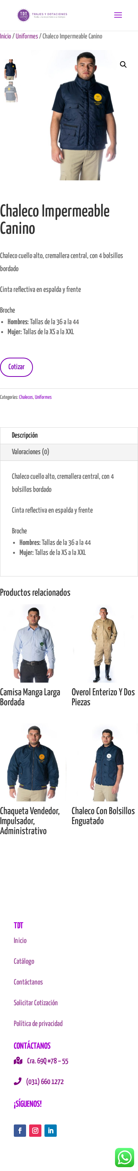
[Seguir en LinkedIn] (50, 1130)
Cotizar (16, 367)
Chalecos (26, 397)
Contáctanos (28, 982)
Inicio (5, 36)
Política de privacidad (38, 1024)
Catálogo (24, 961)
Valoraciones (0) (30, 452)
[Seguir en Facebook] (20, 1130)
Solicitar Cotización (36, 1003)
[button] (123, 65)
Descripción (25, 435)
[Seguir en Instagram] (35, 1130)
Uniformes (27, 36)
